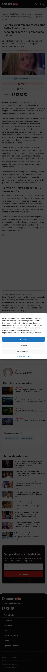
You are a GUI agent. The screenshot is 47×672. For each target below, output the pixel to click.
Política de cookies (24, 356)
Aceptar (23, 339)
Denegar (23, 345)
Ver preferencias (23, 351)
